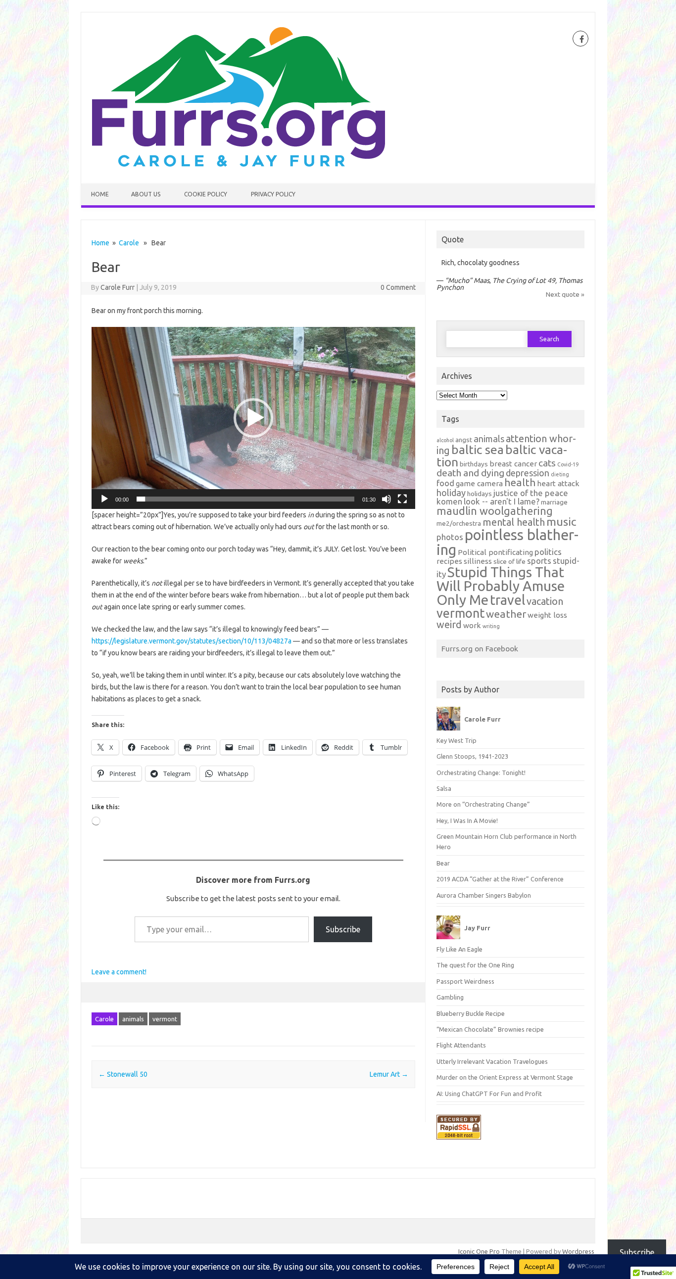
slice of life (509, 561)
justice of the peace (530, 493)
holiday (451, 493)
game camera (479, 483)
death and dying (470, 472)
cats (547, 462)
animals (133, 1018)
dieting (560, 474)
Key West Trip (456, 740)
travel (507, 600)
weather (506, 614)
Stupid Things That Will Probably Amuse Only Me (500, 585)
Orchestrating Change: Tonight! (481, 772)
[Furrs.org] (238, 167)
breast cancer (513, 463)
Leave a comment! (119, 972)
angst (463, 440)
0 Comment (398, 287)
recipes (449, 561)
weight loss (547, 615)
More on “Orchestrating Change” (483, 804)
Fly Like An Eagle (459, 949)
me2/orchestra (458, 523)
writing (491, 626)
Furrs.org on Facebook (479, 648)
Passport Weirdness (465, 981)
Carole (129, 243)
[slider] (245, 499)
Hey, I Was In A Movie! (467, 820)
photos (449, 537)
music (561, 521)
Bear (443, 863)
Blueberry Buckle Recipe (470, 1013)
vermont (164, 1018)
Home (100, 194)
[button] (253, 418)
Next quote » (565, 294)
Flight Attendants (461, 1045)
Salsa (443, 788)
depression (527, 473)
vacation (545, 601)
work (472, 625)
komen (449, 501)
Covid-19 (568, 464)
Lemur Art (389, 1074)
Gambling (450, 997)
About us (145, 194)
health (519, 482)
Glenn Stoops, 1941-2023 (472, 756)
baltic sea (477, 450)
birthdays (474, 464)
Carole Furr (117, 287)
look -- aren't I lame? (501, 501)
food (445, 483)
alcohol (445, 440)
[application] (253, 418)
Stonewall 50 (122, 1074)
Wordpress (578, 1251)
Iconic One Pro (479, 1251)
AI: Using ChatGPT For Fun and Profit (489, 1093)
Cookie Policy (205, 194)
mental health (514, 522)
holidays (479, 494)
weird (449, 624)
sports (539, 560)
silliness (478, 561)
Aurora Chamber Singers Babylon (483, 895)
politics (548, 551)
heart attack (558, 483)
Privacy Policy (273, 194)
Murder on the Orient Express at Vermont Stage (504, 1077)
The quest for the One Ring (475, 964)
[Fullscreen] (402, 499)
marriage (554, 502)
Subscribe (343, 929)
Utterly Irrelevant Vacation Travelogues (492, 1061)
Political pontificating (495, 552)
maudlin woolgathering (494, 511)
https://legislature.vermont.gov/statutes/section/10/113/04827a (191, 641)
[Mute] (386, 499)
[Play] (104, 499)
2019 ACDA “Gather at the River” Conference (500, 878)
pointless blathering (507, 542)
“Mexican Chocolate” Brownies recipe (490, 1029)
